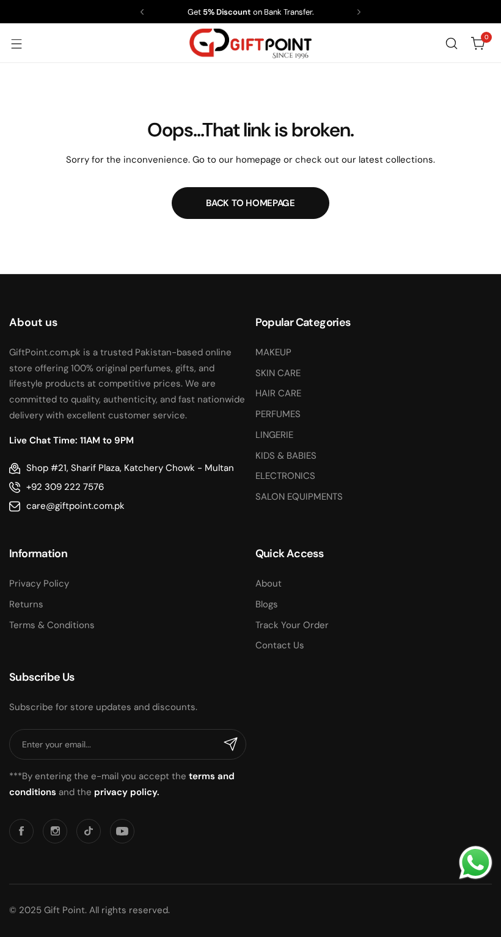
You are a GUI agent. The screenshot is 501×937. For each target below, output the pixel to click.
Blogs (266, 604)
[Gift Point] (250, 43)
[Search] (451, 43)
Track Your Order (292, 625)
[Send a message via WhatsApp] (475, 862)
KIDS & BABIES (285, 456)
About (268, 583)
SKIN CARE (278, 373)
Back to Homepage (250, 203)
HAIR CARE (278, 393)
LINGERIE (274, 435)
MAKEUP (273, 352)
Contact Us (279, 645)
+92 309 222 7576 (65, 487)
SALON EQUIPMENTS (299, 497)
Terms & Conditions (52, 625)
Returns (26, 604)
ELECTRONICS (285, 476)
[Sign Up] (231, 744)
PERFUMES (278, 414)
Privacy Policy (39, 583)
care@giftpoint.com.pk (75, 506)
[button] (142, 11)
